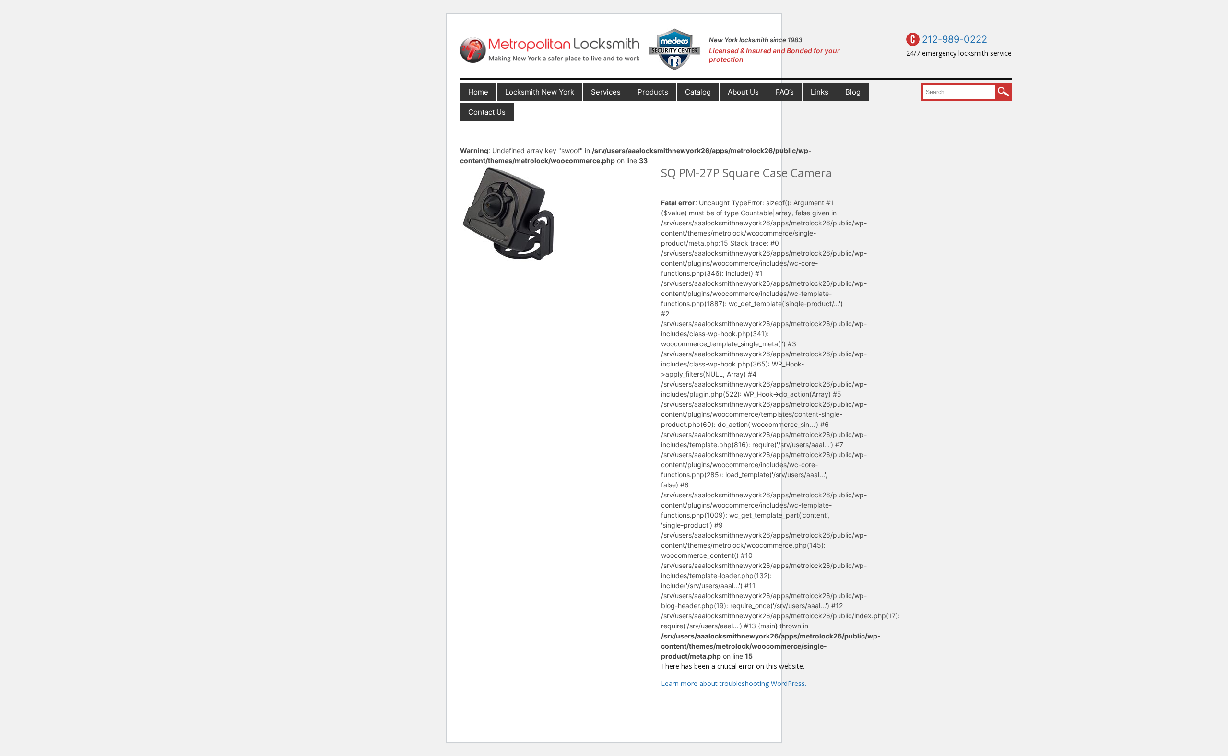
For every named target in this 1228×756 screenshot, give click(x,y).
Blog (853, 91)
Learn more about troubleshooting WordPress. (733, 683)
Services (606, 91)
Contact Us (487, 112)
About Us (743, 91)
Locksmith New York (539, 91)
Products (653, 91)
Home (478, 91)
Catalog (698, 91)
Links (819, 91)
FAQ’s (785, 91)
